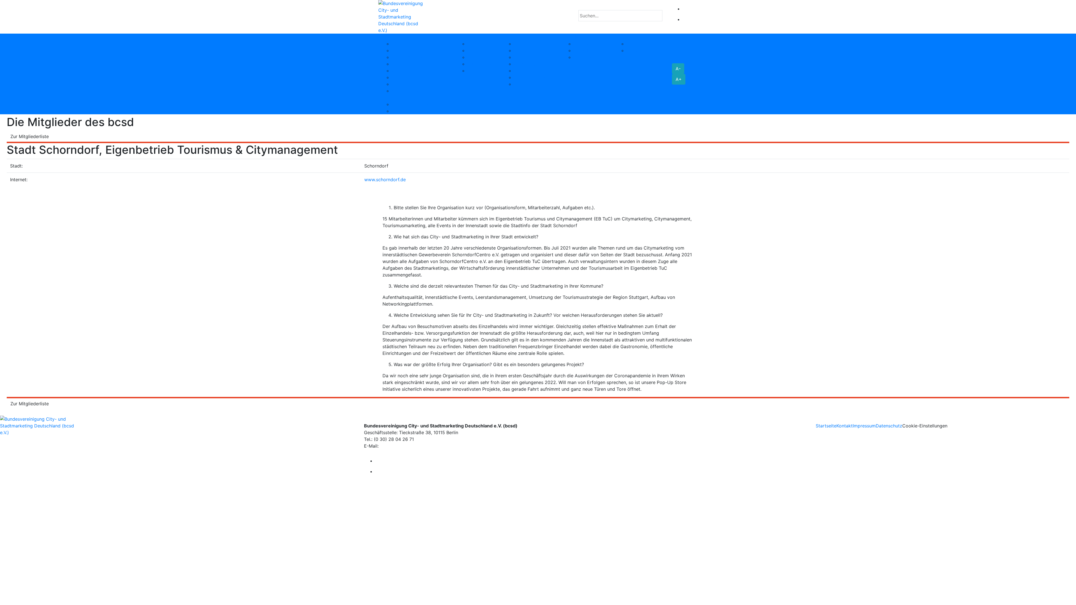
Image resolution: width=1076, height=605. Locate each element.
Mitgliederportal (450, 97)
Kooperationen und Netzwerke (424, 91)
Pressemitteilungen (647, 43)
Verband (389, 37)
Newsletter (525, 70)
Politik (474, 57)
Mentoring (524, 64)
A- (678, 68)
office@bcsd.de (396, 446)
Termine (582, 43)
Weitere (475, 70)
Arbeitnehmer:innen (412, 104)
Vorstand (401, 50)
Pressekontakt (642, 50)
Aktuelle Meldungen (594, 50)
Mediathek (585, 57)
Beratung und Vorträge (538, 77)
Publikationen (481, 64)
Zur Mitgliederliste (29, 136)
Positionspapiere (485, 43)
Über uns (401, 43)
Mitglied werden (409, 77)
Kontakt (844, 426)
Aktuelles (572, 37)
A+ (679, 79)
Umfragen (477, 50)
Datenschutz (889, 426)
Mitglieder (402, 70)
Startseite (826, 426)
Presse (622, 37)
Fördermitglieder (409, 84)
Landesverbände (409, 64)
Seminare (524, 50)
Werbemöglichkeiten (535, 84)
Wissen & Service (521, 37)
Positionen (467, 37)
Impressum (864, 426)
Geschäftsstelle (408, 57)
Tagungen (524, 57)
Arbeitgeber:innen (410, 111)
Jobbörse (391, 97)
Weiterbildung (528, 43)
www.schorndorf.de (385, 179)
